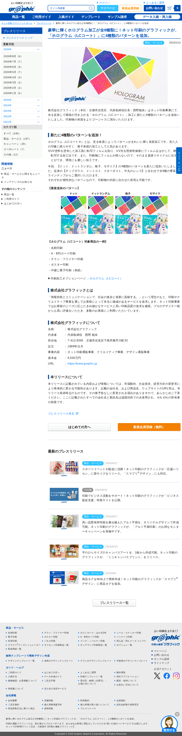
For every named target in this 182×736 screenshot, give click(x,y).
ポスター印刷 (51, 637)
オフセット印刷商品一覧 (56, 645)
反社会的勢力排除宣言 (128, 704)
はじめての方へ (13, 203)
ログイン (105, 2)
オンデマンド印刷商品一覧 (93, 645)
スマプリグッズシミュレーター (24, 645)
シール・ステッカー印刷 (129, 633)
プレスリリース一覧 (114, 603)
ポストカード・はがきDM (93, 633)
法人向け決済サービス (55, 688)
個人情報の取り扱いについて (94, 704)
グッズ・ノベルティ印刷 (92, 641)
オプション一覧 (124, 645)
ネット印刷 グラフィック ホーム (16, 23)
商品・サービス (153, 42)
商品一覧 (9, 194)
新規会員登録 (130, 8)
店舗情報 (48, 700)
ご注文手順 (49, 680)
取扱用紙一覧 (14, 649)
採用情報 (48, 708)
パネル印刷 (49, 641)
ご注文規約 (13, 704)
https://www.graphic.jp (82, 363)
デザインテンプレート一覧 (21, 661)
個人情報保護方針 (53, 704)
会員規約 (121, 700)
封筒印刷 (12, 641)
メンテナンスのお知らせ (18, 181)
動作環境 (121, 672)
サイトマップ (161, 662)
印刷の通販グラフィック (18, 723)
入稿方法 (12, 676)
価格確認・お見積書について (22, 680)
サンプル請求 (161, 659)
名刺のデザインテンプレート (58, 661)
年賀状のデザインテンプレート (132, 661)
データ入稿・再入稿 (157, 17)
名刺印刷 (12, 633)
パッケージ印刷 (124, 637)
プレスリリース (44, 23)
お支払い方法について (128, 684)
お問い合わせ (154, 8)
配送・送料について (127, 680)
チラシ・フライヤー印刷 (56, 633)
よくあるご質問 (155, 2)
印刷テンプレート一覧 (91, 676)
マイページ (108, 8)
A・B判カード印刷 (89, 637)
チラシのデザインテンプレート (95, 661)
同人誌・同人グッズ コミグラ (131, 641)
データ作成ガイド (53, 676)
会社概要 (12, 700)
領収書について (16, 688)
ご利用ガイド (11, 198)
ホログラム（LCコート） (106, 278)
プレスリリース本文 (61, 413)
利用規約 (84, 700)
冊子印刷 (12, 637)
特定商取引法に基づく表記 (21, 708)
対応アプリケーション (128, 676)
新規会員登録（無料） (149, 427)
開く (169, 723)
